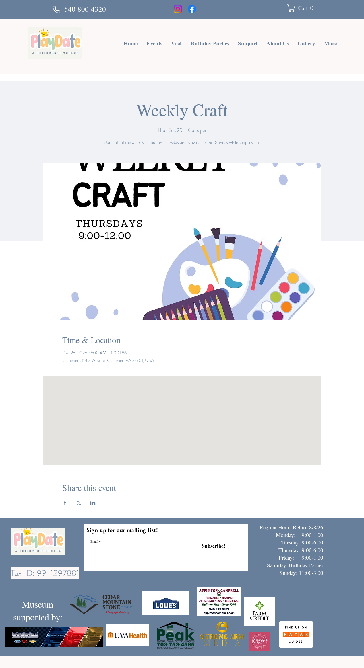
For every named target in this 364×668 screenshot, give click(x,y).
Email (94, 541)
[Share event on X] (79, 503)
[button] (302, 8)
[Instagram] (177, 9)
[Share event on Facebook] (65, 503)
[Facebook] (191, 9)
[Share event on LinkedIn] (93, 503)
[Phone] (56, 9)
